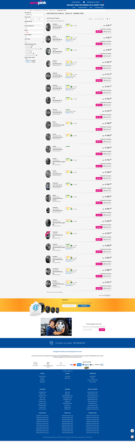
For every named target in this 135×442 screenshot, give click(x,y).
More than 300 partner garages (48, 366)
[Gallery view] (109, 19)
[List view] (107, 19)
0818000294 (79, 342)
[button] (132, 430)
